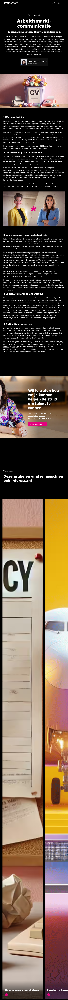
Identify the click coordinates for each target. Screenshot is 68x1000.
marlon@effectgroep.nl (36, 416)
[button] (63, 3)
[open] (22, 749)
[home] (10, 2)
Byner (59, 344)
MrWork (6, 346)
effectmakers (11, 51)
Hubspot (15, 346)
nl (52, 3)
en (55, 3)
